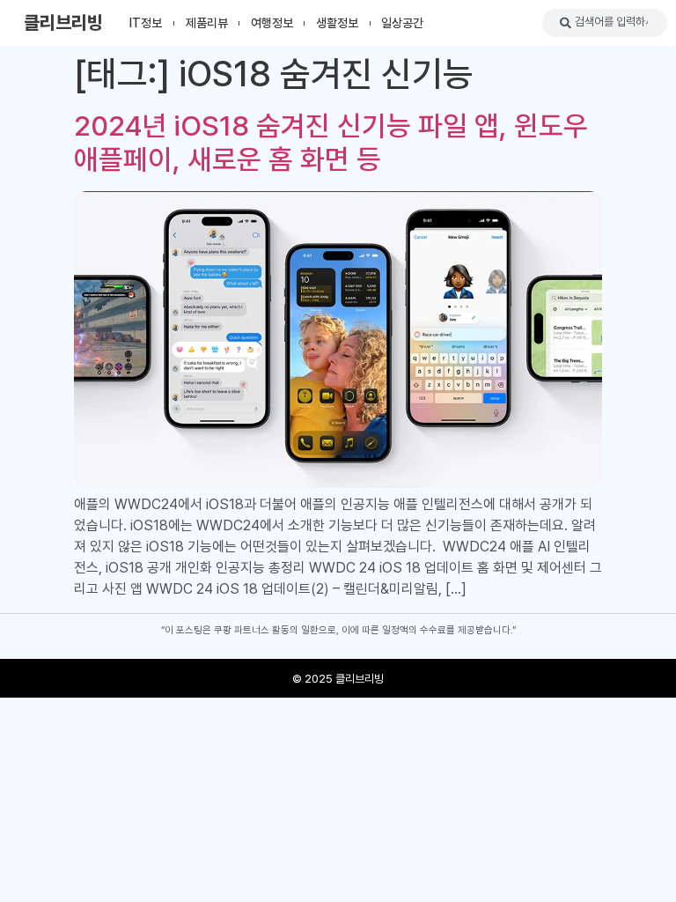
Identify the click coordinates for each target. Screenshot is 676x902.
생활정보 (337, 23)
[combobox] (604, 23)
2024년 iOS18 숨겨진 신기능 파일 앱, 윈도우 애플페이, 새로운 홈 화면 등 (331, 142)
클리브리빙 (63, 22)
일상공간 (402, 23)
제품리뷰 (207, 23)
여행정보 (272, 23)
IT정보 (145, 23)
